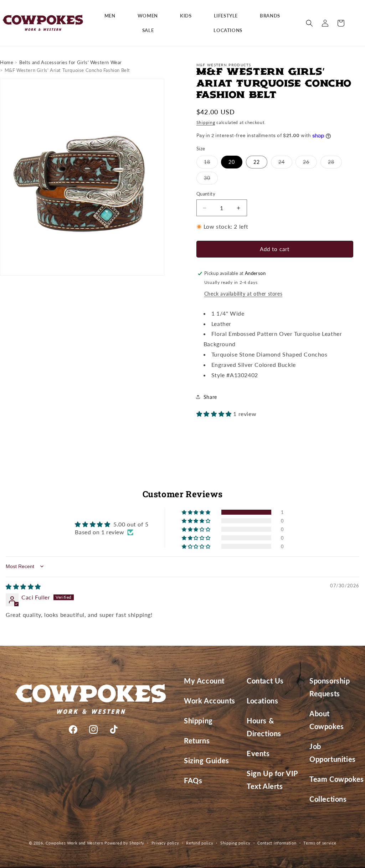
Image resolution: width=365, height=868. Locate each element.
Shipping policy (235, 843)
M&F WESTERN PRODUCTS (223, 65)
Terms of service (319, 843)
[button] (112, 16)
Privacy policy (165, 843)
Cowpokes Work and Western (74, 843)
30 (211, 179)
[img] (23, 586)
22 (256, 162)
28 (335, 163)
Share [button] (210, 397)
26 (310, 163)
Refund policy (199, 843)
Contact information (276, 843)
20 (231, 162)
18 (211, 163)
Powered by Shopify (124, 843)
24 (285, 163)
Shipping (205, 122)
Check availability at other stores (243, 294)
